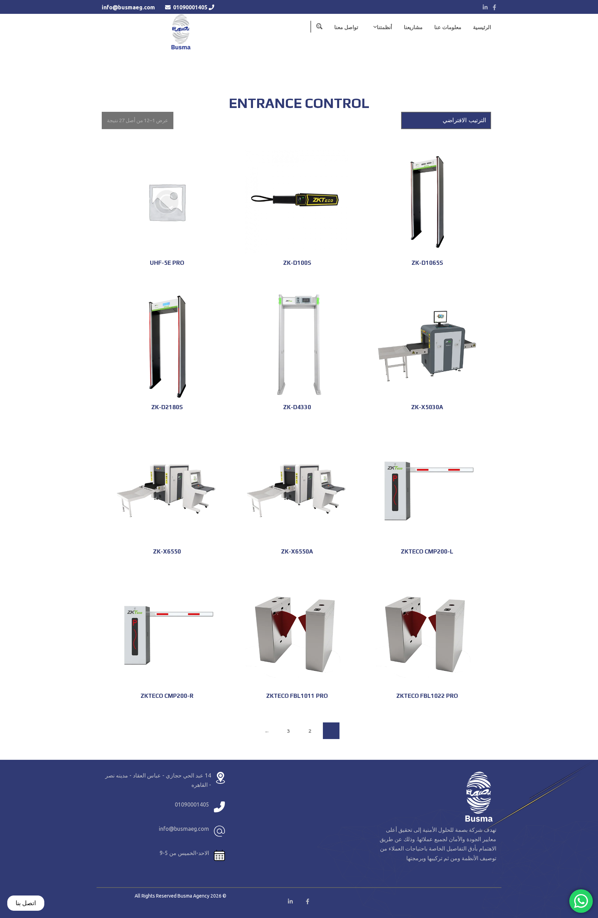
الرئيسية (482, 27)
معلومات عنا (447, 27)
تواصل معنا (346, 27)
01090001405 (190, 7)
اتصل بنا (26, 902)
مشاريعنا (413, 27)
